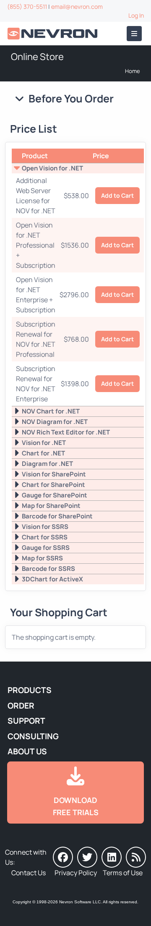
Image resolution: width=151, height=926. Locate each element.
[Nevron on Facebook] (63, 857)
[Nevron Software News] (136, 857)
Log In (136, 15)
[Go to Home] (53, 34)
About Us (27, 751)
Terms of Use (123, 872)
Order (21, 705)
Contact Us (28, 872)
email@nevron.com (77, 6)
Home (132, 71)
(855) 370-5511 (27, 6)
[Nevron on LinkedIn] (112, 857)
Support (26, 720)
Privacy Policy (76, 872)
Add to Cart (117, 195)
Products (30, 690)
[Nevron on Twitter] (87, 857)
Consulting (33, 736)
